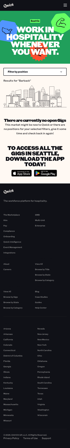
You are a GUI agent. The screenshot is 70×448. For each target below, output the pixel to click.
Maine (6, 393)
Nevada (41, 328)
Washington (43, 409)
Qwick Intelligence (12, 241)
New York (42, 344)
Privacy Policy (11, 438)
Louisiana (8, 388)
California (8, 339)
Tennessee (42, 388)
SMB (37, 214)
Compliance (9, 231)
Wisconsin (42, 415)
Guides (38, 302)
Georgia (7, 366)
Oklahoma (42, 361)
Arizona (7, 328)
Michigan (7, 409)
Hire (5, 220)
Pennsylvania (43, 371)
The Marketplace (11, 214)
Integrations (9, 252)
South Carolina (44, 382)
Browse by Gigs (10, 296)
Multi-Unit (40, 220)
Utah (39, 398)
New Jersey (42, 334)
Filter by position (18, 71)
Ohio (39, 355)
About (6, 264)
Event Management (12, 247)
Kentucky (8, 382)
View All (39, 264)
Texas (40, 393)
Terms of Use (30, 438)
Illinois (6, 371)
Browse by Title (42, 269)
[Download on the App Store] (21, 174)
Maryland (7, 398)
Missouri (7, 420)
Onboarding (9, 236)
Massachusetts (10, 404)
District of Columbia (12, 355)
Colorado (7, 344)
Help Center (41, 307)
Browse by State (42, 274)
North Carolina (44, 350)
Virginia (41, 404)
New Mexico (43, 339)
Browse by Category (44, 280)
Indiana (7, 377)
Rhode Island (43, 377)
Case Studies (41, 296)
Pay (5, 225)
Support (46, 438)
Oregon (41, 366)
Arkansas (8, 334)
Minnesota (8, 415)
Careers (7, 269)
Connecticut (9, 350)
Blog (37, 291)
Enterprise (40, 225)
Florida (6, 361)
